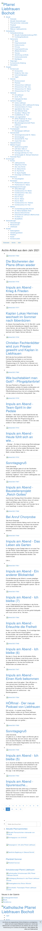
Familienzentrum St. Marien (23, 191)
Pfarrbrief (13, 25)
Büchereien (13, 181)
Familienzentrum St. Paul (22, 205)
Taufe (16, 41)
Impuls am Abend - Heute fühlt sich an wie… (19, 437)
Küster (12, 237)
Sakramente (14, 39)
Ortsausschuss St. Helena (23, 89)
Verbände (13, 93)
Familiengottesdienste (21, 37)
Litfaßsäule (13, 227)
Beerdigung (18, 59)
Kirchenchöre (19, 71)
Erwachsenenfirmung (21, 49)
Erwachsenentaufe (20, 43)
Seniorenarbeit (14, 133)
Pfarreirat (17, 83)
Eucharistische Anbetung (18, 63)
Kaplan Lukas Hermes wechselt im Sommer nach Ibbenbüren (22, 317)
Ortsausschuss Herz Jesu (23, 87)
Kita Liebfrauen (19, 195)
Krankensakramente (21, 57)
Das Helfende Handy (21, 111)
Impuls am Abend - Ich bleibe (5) (22, 757)
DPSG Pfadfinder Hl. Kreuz (23, 119)
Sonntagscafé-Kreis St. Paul (23, 153)
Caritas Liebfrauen (20, 103)
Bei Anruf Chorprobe (21, 516)
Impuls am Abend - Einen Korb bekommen (22, 677)
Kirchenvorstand (20, 81)
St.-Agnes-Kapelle (20, 173)
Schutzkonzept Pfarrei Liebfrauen (20, 869)
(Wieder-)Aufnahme (20, 51)
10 (37, 806)
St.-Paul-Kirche (19, 171)
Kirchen (12, 161)
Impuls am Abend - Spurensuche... (19, 783)
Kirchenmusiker (15, 239)
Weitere (12, 207)
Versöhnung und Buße (21, 55)
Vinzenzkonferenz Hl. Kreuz (23, 107)
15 (20, 809)
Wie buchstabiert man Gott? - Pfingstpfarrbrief (23, 379)
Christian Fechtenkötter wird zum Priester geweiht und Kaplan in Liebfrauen (22, 348)
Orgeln (17, 77)
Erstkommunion (19, 45)
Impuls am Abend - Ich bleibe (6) (22, 651)
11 (3, 809)
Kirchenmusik (14, 69)
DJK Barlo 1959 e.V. (21, 149)
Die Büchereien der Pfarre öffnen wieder (20, 263)
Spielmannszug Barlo (21, 147)
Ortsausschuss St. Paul (22, 91)
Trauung (17, 53)
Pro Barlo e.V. (19, 217)
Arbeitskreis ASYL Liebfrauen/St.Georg (27, 105)
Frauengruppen (14, 129)
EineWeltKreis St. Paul (22, 115)
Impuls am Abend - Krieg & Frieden (19, 289)
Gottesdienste (10, 31)
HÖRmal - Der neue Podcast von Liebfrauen (23, 705)
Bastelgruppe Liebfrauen (22, 131)
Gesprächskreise (15, 143)
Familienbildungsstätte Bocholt (24, 209)
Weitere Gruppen (15, 145)
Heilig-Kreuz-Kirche (20, 165)
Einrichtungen (10, 159)
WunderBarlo (19, 219)
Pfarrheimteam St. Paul (22, 151)
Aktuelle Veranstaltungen (18, 21)
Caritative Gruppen (16, 101)
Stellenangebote (15, 27)
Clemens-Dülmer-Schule (22, 213)
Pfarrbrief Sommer (14, 859)
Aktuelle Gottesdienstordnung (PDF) (26, 35)
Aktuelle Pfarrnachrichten (17, 828)
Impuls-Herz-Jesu (20, 141)
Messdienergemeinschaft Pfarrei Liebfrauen (25, 124)
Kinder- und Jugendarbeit (18, 117)
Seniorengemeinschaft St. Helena (25, 135)
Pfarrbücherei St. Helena (22, 185)
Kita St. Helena (19, 199)
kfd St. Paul (18, 97)
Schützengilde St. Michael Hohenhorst (26, 155)
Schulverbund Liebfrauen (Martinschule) (27, 215)
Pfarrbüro (13, 235)
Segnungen (13, 61)
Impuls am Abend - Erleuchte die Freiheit (21, 625)
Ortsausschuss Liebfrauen (23, 85)
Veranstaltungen (11, 221)
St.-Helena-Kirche (20, 169)
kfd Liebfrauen (19, 95)
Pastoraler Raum (15, 157)
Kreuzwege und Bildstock (22, 175)
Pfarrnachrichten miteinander (19, 23)
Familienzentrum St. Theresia (24, 203)
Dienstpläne (14, 65)
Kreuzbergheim (19, 179)
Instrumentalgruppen (21, 75)
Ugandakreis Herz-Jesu (22, 109)
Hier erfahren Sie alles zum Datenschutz (31, 928)
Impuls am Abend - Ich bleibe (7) (22, 599)
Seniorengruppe (19, 137)
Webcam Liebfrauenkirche (18, 29)
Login (7, 916)
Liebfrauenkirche (20, 163)
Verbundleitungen (20, 189)
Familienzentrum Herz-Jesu (23, 193)
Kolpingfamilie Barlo (21, 99)
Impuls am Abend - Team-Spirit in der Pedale (19, 407)
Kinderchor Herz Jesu (21, 73)
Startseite (13, 19)
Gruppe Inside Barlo (21, 127)
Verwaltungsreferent (16, 233)
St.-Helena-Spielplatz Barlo (23, 211)
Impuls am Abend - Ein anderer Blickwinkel (22, 573)
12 (8, 809)
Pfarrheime (13, 177)
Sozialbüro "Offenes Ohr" (22, 113)
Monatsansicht (14, 225)
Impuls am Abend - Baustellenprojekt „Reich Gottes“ (19, 491)
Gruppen (8, 67)
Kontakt (8, 229)
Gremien (13, 79)
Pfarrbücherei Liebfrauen (22, 183)
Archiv (8, 920)
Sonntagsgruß (16, 462)
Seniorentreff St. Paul (21, 139)
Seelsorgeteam (15, 231)
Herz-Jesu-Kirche (20, 167)
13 (12, 809)
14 (16, 809)
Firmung (17, 47)
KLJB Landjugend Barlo (22, 121)
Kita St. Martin (19, 201)
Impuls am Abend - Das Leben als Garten (23, 543)
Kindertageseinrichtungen (18, 187)
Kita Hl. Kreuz (19, 197)
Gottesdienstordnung (16, 33)
